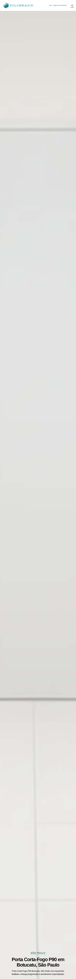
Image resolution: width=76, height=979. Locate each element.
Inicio (50, 5)
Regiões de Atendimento (60, 5)
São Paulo (38, 953)
